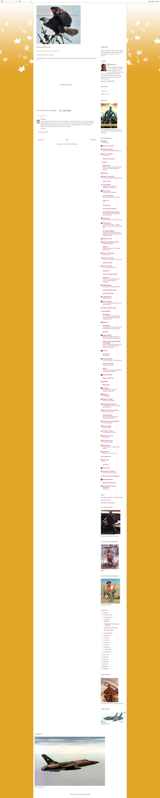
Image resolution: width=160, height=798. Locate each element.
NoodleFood (106, 325)
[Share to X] (67, 111)
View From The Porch (109, 471)
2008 (104, 661)
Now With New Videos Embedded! (111, 286)
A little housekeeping (108, 243)
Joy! (104, 202)
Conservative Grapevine (109, 208)
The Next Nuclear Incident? (109, 267)
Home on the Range (108, 253)
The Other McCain (108, 431)
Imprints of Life (106, 254)
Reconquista (106, 355)
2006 (104, 666)
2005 (104, 668)
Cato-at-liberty (107, 184)
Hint (104, 461)
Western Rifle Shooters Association (109, 486)
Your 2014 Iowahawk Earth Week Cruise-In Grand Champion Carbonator (111, 280)
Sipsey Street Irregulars (109, 404)
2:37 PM (43, 128)
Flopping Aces (107, 223)
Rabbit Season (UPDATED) (110, 192)
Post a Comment (43, 132)
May (105, 642)
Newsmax (105, 322)
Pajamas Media (107, 335)
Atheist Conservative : (109, 158)
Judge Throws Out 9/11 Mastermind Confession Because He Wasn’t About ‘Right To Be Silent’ (112, 234)
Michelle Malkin (107, 301)
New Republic (107, 311)
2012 (104, 613)
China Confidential (108, 195)
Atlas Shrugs (106, 165)
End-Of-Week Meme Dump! (110, 472)
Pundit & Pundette (108, 363)
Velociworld (106, 468)
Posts (105, 91)
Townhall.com (107, 456)
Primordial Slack (107, 359)
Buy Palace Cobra (106, 500)
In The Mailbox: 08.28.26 (109, 432)
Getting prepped (107, 298)
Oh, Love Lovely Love (108, 411)
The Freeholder (107, 426)
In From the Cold (107, 266)
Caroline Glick (107, 181)
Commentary (106, 205)
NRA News (106, 332)
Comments (106, 94)
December (107, 615)
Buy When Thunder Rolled (108, 502)
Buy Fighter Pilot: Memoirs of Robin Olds (112, 497)
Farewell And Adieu (107, 442)
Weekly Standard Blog (109, 482)
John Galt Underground (109, 290)
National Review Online (109, 308)
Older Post (93, 139)
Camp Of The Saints (108, 176)
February (106, 649)
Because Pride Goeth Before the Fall (112, 150)
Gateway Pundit (107, 238)
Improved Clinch (107, 262)
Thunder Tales (52, 10)
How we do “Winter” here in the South (112, 360)
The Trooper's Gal (108, 435)
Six (41, 119)
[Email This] (63, 111)
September (107, 633)
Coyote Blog (106, 218)
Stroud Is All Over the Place (111, 410)
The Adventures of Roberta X (111, 421)
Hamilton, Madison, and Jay (111, 242)
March (106, 647)
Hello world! (106, 142)
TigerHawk (106, 451)
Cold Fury (105, 200)
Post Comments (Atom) (70, 144)
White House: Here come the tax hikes (112, 259)
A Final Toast (106, 155)
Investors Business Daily (110, 274)
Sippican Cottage (108, 399)
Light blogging (106, 396)
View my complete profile (107, 81)
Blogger (88, 794)
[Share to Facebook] (68, 111)
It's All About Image (107, 423)
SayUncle (105, 394)
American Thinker (108, 149)
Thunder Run (106, 445)
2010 (104, 657)
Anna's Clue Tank (108, 154)
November (107, 617)
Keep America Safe (108, 293)
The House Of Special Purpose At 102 (112, 178)
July (105, 637)
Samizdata (106, 388)
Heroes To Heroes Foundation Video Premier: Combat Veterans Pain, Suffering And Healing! (112, 346)
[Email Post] (60, 110)
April (105, 644)
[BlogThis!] (65, 111)
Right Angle (106, 384)
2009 (104, 659)
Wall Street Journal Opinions (111, 476)
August (106, 635)
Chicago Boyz (107, 191)
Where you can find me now (110, 453)
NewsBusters (106, 314)
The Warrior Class (108, 440)
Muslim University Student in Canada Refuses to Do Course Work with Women (112, 168)
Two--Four (106, 464)
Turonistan (106, 460)
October (106, 619)
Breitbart (105, 173)
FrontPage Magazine (109, 231)
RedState (105, 381)
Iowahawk (105, 277)
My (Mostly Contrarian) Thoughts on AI (112, 219)
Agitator (105, 141)
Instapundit (106, 271)
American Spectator (108, 146)
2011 (104, 654)
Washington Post (108, 479)
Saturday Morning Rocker (110, 627)
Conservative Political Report (111, 212)
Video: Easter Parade (108, 365)
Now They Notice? (109, 630)
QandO (105, 368)
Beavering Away (107, 427)
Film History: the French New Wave (111, 197)
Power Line (106, 354)
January (106, 651)
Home (67, 139)
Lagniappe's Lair (107, 296)
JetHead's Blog (107, 285)
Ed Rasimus (112, 64)
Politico (105, 350)
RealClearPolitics (108, 374)
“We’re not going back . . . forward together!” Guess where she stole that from (112, 226)
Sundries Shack (107, 415)
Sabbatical (106, 621)
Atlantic (105, 162)
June (105, 640)
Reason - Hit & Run (108, 378)
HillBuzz (105, 246)
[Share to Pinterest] (70, 111)
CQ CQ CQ (105, 489)
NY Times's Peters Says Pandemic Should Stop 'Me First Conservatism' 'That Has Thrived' (112, 317)
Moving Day (106, 437)
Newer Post (41, 139)
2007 (104, 664)
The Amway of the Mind (108, 400)
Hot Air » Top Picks (108, 258)
